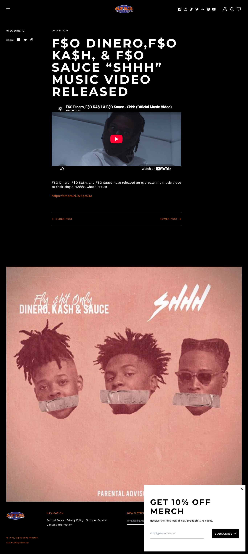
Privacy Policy (75, 520)
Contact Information (59, 524)
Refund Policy (55, 520)
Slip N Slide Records (26, 537)
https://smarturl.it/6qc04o (72, 196)
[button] (232, 9)
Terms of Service (96, 520)
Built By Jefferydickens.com (17, 543)
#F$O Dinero (15, 30)
